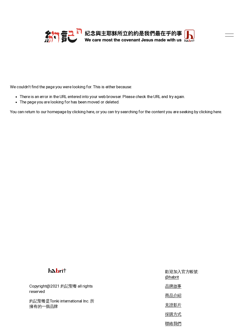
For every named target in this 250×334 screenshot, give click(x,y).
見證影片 (173, 304)
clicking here (83, 111)
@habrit (172, 277)
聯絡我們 (173, 323)
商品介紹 (173, 295)
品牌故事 (173, 286)
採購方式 (173, 314)
